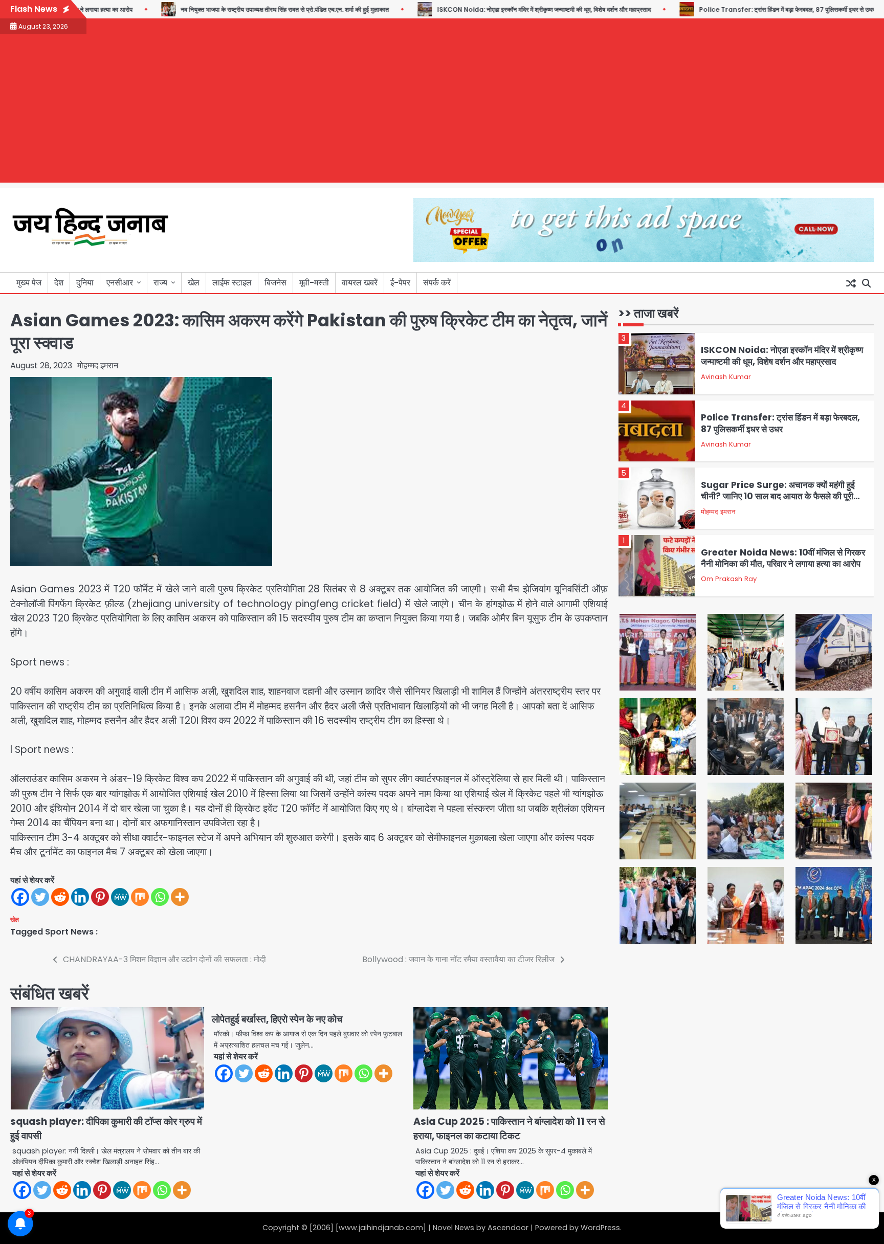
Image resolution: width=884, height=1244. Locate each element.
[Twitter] (40, 897)
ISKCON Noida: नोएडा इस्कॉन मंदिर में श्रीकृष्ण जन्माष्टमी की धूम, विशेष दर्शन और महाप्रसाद (516, 9)
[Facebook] (20, 897)
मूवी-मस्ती (314, 282)
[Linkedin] (80, 897)
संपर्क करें (437, 282)
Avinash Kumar (726, 377)
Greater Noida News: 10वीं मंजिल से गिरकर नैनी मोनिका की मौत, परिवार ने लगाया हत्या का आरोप (783, 558)
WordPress (600, 1228)
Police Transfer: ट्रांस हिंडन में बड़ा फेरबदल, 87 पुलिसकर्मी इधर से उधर (759, 9)
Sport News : (71, 932)
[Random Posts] (850, 283)
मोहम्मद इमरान (97, 365)
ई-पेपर (400, 282)
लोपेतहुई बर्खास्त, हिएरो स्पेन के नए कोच (277, 1019)
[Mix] (140, 897)
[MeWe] (120, 897)
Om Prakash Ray (729, 579)
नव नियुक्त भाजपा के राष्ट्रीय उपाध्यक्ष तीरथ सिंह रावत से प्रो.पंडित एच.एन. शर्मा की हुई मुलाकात (257, 9)
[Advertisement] (442, 111)
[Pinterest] (100, 897)
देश (58, 282)
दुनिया (85, 282)
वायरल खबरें (360, 282)
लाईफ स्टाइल (232, 282)
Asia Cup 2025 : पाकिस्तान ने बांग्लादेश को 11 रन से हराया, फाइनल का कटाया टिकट (509, 1129)
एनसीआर (119, 282)
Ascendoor (508, 1228)
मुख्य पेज (28, 282)
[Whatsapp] (160, 897)
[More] (180, 897)
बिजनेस (275, 282)
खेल (194, 282)
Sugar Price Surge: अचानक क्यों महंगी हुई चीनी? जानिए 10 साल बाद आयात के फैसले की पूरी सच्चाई (778, 496)
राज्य (160, 282)
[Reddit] (60, 897)
